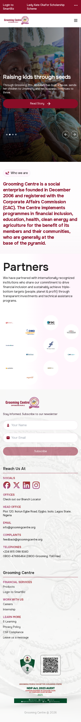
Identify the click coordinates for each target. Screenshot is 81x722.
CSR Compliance (13, 632)
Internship (9, 609)
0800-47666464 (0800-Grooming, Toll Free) (32, 556)
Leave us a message (16, 637)
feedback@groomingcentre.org (22, 539)
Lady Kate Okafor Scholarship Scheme (46, 6)
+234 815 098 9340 (15, 551)
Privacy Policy (12, 627)
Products (9, 586)
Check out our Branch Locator (22, 499)
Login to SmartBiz (8, 6)
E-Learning (9, 621)
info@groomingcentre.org (19, 527)
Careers (8, 604)
